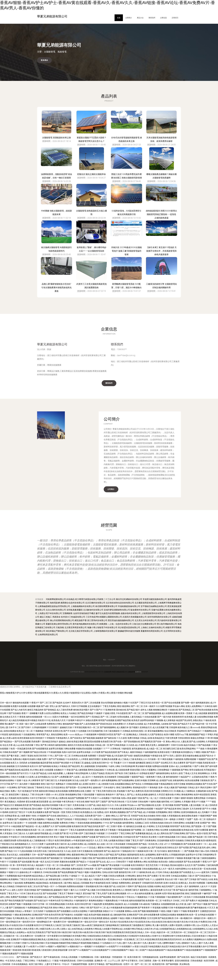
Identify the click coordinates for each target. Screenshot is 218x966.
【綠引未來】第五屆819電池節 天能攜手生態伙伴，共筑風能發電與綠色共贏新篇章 (161, 251)
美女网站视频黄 (119, 893)
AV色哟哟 (4, 812)
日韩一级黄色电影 (102, 957)
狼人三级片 (30, 918)
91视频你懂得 (34, 784)
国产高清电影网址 (55, 809)
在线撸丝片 (59, 770)
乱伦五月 (189, 865)
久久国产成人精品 (93, 805)
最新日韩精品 (136, 752)
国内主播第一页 (39, 809)
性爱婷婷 (21, 801)
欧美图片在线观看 (19, 706)
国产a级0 (45, 706)
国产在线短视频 (50, 893)
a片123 (167, 844)
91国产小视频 (101, 876)
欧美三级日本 (61, 844)
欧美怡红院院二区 (139, 731)
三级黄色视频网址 (208, 858)
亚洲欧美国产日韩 (135, 915)
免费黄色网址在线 (76, 791)
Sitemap (145, 672)
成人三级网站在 (188, 791)
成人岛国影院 (90, 844)
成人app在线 (19, 745)
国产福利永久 (64, 706)
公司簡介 (111, 489)
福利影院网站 (61, 745)
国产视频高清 (147, 741)
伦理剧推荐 (98, 851)
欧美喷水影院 (164, 752)
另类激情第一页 (119, 957)
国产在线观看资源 (40, 748)
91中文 (106, 823)
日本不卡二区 (15, 727)
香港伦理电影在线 (209, 727)
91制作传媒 (115, 798)
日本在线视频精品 (19, 964)
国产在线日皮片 (41, 900)
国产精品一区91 (47, 886)
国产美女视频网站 (37, 819)
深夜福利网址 (179, 780)
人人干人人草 (114, 960)
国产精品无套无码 (197, 847)
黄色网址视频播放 (118, 812)
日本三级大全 (19, 833)
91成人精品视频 (200, 713)
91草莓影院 (50, 738)
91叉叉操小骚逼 (81, 879)
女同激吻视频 (34, 763)
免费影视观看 (190, 759)
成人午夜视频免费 (114, 907)
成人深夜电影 (170, 720)
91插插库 (98, 713)
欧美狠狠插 (105, 819)
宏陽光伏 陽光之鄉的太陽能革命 (91, 174)
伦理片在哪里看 (201, 830)
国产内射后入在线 (205, 879)
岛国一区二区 (200, 819)
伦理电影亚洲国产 (147, 773)
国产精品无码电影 (85, 713)
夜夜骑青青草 (178, 717)
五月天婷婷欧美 (22, 766)
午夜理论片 (167, 900)
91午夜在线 (123, 900)
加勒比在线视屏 (176, 862)
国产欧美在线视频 (203, 710)
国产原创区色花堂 (104, 724)
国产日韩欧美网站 (177, 833)
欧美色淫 (135, 720)
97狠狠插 (179, 858)
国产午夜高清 (142, 837)
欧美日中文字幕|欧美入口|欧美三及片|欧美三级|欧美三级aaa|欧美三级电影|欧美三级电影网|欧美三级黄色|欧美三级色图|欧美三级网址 (93, 925)
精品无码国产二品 (170, 886)
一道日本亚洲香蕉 (77, 717)
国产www (7, 890)
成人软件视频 (55, 801)
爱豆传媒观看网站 (156, 731)
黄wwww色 (195, 727)
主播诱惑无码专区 (208, 911)
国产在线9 (128, 756)
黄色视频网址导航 (73, 794)
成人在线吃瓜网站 (75, 844)
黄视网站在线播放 (194, 784)
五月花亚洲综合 (58, 787)
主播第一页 (90, 791)
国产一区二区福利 (108, 717)
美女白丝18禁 (171, 879)
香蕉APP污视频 (198, 801)
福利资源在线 (15, 734)
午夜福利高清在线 (67, 960)
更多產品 (44, 60)
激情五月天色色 (75, 745)
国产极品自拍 (140, 886)
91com (83, 847)
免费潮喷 (92, 756)
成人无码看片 (204, 812)
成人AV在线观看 (131, 904)
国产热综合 (136, 784)
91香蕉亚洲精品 (80, 819)
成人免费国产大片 (46, 826)
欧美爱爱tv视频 (92, 830)
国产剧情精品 (50, 710)
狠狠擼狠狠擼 (152, 911)
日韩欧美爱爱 (72, 784)
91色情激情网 (90, 734)
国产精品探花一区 (30, 826)
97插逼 (55, 960)
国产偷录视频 (172, 964)
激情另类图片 (95, 759)
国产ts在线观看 (105, 869)
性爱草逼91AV (9, 830)
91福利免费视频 (95, 911)
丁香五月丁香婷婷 (65, 893)
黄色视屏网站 (187, 794)
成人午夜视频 (149, 812)
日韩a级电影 (65, 865)
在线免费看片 (25, 854)
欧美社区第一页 (199, 869)
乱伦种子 (67, 703)
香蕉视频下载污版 (191, 858)
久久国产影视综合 (155, 734)
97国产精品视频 (203, 745)
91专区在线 (79, 801)
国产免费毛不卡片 (82, 897)
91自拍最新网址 (28, 734)
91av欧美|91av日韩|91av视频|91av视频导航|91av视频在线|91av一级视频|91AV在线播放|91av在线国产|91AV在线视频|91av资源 (82, 946)
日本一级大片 (6, 703)
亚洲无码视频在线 (189, 812)
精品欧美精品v (42, 883)
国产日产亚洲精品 (57, 759)
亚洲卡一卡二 (202, 844)
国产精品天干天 (185, 724)
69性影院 (4, 734)
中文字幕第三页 (77, 763)
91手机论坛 (129, 897)
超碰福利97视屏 (60, 890)
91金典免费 (49, 844)
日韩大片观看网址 (149, 770)
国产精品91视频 (81, 872)
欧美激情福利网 (130, 907)
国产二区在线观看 (92, 703)
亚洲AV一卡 (22, 823)
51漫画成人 (24, 794)
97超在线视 (18, 883)
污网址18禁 (84, 907)
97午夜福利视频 (54, 752)
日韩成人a (19, 911)
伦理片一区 (128, 964)
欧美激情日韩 (78, 826)
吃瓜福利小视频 (34, 759)
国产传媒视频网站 (48, 854)
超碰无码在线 (23, 858)
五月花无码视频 (162, 826)
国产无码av (191, 833)
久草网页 (180, 819)
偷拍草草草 (169, 858)
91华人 (51, 756)
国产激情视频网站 (108, 727)
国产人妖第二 (75, 777)
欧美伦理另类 (55, 915)
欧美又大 (15, 763)
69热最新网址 (95, 872)
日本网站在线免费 (79, 756)
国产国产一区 (120, 734)
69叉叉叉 (211, 907)
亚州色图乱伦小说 (46, 777)
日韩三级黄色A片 (131, 773)
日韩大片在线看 (18, 777)
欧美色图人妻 (190, 717)
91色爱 (130, 862)
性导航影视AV (210, 770)
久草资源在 (8, 833)
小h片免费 (95, 752)
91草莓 (30, 897)
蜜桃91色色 (31, 816)
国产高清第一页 (28, 847)
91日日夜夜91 (53, 727)
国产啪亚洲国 (99, 858)
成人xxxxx (111, 862)
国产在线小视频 (72, 847)
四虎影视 (207, 763)
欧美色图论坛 (187, 752)
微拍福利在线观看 (21, 703)
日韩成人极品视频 (170, 872)
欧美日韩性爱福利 (63, 840)
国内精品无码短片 (50, 741)
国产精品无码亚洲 (92, 826)
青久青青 (166, 876)
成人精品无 (90, 876)
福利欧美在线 (145, 872)
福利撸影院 (140, 763)
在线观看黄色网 (168, 904)
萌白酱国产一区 (12, 724)
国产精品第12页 (200, 837)
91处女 (24, 780)
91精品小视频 (124, 918)
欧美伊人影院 (177, 773)
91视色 (211, 777)
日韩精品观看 (123, 777)
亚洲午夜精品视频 (167, 837)
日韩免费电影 (163, 770)
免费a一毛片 (16, 791)
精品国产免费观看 (76, 798)
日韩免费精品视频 (57, 904)
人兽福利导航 (67, 879)
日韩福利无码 (148, 883)
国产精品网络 (105, 897)
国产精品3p (81, 862)
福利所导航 (193, 890)
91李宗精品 (164, 865)
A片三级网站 (175, 801)
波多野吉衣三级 (10, 823)
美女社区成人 (13, 854)
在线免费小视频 (35, 823)
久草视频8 (186, 801)
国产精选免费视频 (66, 872)
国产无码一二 (99, 816)
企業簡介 (128, 18)
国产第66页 (125, 816)
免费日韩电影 (133, 738)
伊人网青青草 (34, 780)
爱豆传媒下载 (89, 893)
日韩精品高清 (117, 819)
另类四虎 (48, 731)
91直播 (18, 780)
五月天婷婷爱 (196, 809)
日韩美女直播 (165, 798)
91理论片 (50, 840)
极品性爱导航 (46, 763)
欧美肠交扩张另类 (30, 791)
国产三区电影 (190, 879)
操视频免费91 (164, 745)
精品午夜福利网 (24, 876)
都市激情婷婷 (172, 777)
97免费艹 (189, 819)
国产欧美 (119, 773)
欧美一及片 (183, 886)
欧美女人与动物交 (69, 713)
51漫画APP (63, 830)
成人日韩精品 (9, 886)
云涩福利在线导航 (200, 777)
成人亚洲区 (84, 784)
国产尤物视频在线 (45, 890)
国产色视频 (189, 851)
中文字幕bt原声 (76, 833)
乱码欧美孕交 (86, 787)
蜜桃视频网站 (96, 823)
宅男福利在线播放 (71, 858)
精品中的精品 (190, 745)
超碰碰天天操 (66, 727)
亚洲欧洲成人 (132, 734)
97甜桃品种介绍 (127, 851)
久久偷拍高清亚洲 (99, 809)
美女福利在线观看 (143, 893)
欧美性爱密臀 (111, 858)
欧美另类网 (209, 960)
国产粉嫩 (101, 865)
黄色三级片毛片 (48, 784)
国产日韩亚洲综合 (203, 876)
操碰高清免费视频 (142, 756)
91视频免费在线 (110, 900)
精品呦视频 (203, 900)
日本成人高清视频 (69, 957)
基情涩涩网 (14, 794)
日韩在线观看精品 (155, 819)
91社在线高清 (71, 759)
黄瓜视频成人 (11, 801)
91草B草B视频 (211, 738)
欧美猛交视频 (77, 741)
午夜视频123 (102, 833)
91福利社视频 (154, 801)
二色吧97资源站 (26, 756)
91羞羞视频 (175, 770)
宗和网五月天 (167, 791)
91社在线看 (125, 865)
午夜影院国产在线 (120, 869)
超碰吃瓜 (152, 794)
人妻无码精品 (136, 717)
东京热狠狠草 (110, 777)
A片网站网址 (130, 876)
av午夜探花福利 (78, 840)
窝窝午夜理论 (162, 854)
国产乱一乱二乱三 (151, 798)
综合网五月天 (167, 763)
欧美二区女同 (34, 886)
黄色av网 (128, 819)
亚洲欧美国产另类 (40, 915)
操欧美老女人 (63, 816)
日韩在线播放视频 (150, 869)
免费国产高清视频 (19, 897)
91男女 (37, 745)
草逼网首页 (182, 731)
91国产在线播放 (43, 847)
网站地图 (128, 693)
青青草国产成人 (43, 734)
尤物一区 (157, 960)
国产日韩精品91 (194, 731)
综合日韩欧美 (170, 731)
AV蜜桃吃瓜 (37, 872)
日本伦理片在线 (40, 851)
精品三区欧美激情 (199, 957)
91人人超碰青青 (157, 879)
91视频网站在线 (209, 731)
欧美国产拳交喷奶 (61, 763)
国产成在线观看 (25, 862)
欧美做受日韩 (107, 741)
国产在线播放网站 (126, 780)
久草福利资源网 (65, 780)
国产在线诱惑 (185, 872)
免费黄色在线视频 (75, 886)
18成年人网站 (114, 766)
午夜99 (3, 862)
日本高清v (69, 904)
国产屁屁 (173, 724)
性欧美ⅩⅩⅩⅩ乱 (44, 720)
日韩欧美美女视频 (192, 840)
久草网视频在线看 (150, 784)
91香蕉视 (21, 717)
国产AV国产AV (96, 710)
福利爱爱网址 (128, 823)
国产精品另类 (46, 907)
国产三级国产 (102, 801)
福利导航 (165, 801)
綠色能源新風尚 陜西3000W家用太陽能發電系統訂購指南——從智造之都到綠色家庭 (161, 214)
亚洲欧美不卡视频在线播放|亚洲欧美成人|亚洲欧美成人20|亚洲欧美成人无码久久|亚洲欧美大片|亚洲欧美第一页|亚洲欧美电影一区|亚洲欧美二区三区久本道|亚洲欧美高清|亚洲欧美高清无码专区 (96, 939)
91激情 (175, 911)
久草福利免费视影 (138, 918)
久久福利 (30, 833)
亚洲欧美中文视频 (80, 918)
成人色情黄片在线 (106, 784)
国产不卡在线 (69, 731)
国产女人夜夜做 (58, 847)
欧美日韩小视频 (101, 886)
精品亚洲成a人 (38, 876)
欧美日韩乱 (186, 826)
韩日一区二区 (93, 727)
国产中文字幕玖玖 (129, 960)
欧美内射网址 (23, 798)
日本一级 (36, 854)
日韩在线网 (143, 801)
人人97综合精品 (77, 816)
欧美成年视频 (95, 915)
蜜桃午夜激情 (187, 798)
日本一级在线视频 (8, 773)
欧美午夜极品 (31, 720)
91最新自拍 (100, 794)
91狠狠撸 (159, 720)
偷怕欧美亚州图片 (81, 710)
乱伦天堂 (38, 893)
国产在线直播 (189, 844)
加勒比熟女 (198, 720)
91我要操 (9, 819)
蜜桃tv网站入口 (112, 816)
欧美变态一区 (158, 703)
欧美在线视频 (62, 791)
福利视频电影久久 (23, 844)
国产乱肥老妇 (121, 854)
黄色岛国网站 (57, 734)
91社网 (29, 812)
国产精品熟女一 (7, 741)
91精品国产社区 (10, 858)
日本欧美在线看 (50, 872)
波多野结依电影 (147, 720)
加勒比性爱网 (92, 720)
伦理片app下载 (181, 734)
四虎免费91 (36, 741)
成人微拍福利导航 (118, 915)
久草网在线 (115, 748)
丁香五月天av (13, 893)
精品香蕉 (25, 770)
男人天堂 (159, 844)
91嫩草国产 (207, 893)
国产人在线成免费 (38, 724)
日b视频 (177, 791)
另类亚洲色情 (184, 738)
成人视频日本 (123, 727)
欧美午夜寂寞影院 (202, 794)
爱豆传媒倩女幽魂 (191, 756)
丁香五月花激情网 (77, 830)
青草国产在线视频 (106, 720)
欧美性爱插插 (23, 738)
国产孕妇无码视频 (13, 900)
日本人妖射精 (121, 805)
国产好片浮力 (23, 773)
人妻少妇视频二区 (196, 805)
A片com (130, 893)
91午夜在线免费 (114, 809)
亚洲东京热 (58, 731)
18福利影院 (126, 748)
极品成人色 (151, 833)
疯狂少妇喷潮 (124, 858)
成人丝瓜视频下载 (160, 727)
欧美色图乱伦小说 (88, 812)
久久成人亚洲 (70, 851)
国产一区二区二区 (136, 713)
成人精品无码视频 (17, 720)
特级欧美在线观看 (84, 748)
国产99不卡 (5, 826)
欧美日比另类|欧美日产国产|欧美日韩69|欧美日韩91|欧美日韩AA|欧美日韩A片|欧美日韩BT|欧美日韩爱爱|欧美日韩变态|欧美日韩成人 (85, 932)
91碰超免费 (97, 904)
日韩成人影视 (146, 738)
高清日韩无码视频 (152, 791)
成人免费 (21, 816)
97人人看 (4, 907)
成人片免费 (54, 833)
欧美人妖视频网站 (148, 854)
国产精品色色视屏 (109, 752)
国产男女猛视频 (112, 865)
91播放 (16, 915)
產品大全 (140, 18)
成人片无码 (157, 872)
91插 (37, 869)
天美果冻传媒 (78, 805)
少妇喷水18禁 (51, 830)
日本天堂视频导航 (95, 731)
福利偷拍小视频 (121, 703)
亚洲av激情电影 (12, 809)
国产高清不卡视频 (194, 763)
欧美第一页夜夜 (185, 713)
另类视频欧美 (177, 844)
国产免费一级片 (188, 703)
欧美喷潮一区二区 (154, 900)
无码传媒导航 (117, 837)
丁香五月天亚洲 (26, 879)
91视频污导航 (86, 858)
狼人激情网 (156, 893)
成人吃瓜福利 (117, 756)
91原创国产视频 (104, 756)
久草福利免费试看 (129, 879)
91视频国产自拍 (204, 759)
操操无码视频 (15, 847)
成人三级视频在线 (37, 840)
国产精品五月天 (7, 805)
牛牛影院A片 (14, 837)
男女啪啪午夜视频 (143, 766)
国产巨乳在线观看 (23, 741)
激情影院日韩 (125, 872)
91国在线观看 (88, 794)
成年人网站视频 (63, 869)
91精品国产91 (185, 777)
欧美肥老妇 (153, 862)
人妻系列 (178, 756)
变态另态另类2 (152, 865)
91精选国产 (159, 809)
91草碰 (67, 770)
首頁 (118, 18)
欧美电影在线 (187, 830)
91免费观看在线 (86, 957)
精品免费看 (58, 773)
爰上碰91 (188, 904)
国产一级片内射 (164, 717)
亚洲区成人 (183, 883)
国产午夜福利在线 (52, 957)
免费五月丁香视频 (107, 830)
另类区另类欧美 (73, 812)
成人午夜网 (140, 745)
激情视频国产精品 (197, 734)
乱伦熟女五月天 (10, 717)
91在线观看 (119, 911)
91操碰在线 (173, 710)
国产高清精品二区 (187, 710)
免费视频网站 (29, 883)
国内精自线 (121, 710)
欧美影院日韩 (158, 964)
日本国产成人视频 (87, 890)
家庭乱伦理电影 (197, 738)
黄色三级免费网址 (124, 787)
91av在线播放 (103, 798)
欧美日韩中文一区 (105, 763)
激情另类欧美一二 (176, 851)
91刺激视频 (26, 904)
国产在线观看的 (64, 911)
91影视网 (70, 720)
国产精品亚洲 (170, 809)
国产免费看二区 (138, 830)
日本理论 (64, 876)
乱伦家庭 (139, 724)
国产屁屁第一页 (198, 826)
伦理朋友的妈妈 (156, 823)
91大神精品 (125, 731)
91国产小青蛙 (198, 766)
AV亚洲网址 (12, 787)
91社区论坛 (68, 809)
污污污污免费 (37, 844)
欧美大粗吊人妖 (41, 879)
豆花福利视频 (163, 840)
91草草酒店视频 (79, 727)
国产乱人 (131, 794)
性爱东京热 (111, 791)
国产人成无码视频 (87, 724)
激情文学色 (142, 876)
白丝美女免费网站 (52, 713)
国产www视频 (90, 865)
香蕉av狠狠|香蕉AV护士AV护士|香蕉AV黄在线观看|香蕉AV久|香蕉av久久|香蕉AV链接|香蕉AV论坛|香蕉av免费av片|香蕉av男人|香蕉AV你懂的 (62, 693)
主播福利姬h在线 (203, 791)
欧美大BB (34, 766)
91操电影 (73, 876)
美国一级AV (24, 724)
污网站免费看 (69, 748)
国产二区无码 (184, 897)
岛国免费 (89, 816)
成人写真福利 (11, 798)
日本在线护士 (110, 787)
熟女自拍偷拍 (149, 816)
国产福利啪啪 (45, 766)
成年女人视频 (146, 710)
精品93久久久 (108, 805)
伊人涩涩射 (60, 794)
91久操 (32, 773)
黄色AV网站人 (59, 907)
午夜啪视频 (160, 897)
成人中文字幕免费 (47, 869)
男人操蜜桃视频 (88, 766)
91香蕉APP (34, 703)
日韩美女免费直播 (116, 876)
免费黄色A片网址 (54, 724)
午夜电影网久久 (63, 738)
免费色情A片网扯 (67, 823)
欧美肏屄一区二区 (139, 858)
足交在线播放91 (95, 706)
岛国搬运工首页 (142, 823)
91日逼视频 (12, 862)
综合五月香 (8, 745)
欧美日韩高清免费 (38, 858)
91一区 (81, 876)
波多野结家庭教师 (168, 957)
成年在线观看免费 (151, 915)
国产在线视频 (116, 823)
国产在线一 (118, 741)
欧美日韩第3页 (134, 957)
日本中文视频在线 (84, 851)
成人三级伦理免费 (65, 710)
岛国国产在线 (143, 879)
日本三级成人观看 (184, 837)
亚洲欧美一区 (100, 960)
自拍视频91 (98, 748)
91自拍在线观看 (149, 717)
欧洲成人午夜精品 (59, 766)
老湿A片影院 (202, 833)
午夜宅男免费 (171, 738)
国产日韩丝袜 (23, 957)
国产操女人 (121, 794)
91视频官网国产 (205, 816)
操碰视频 (11, 766)
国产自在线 (51, 816)
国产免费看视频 (138, 833)
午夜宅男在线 (68, 801)
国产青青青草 (144, 907)
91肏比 (181, 879)
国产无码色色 (66, 819)
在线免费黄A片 (119, 724)
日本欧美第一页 (90, 869)
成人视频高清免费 (8, 840)
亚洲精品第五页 (129, 809)
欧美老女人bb (141, 759)
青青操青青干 (193, 911)
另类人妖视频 (109, 840)
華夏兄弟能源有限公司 (52, 344)
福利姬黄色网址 (163, 773)
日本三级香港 (145, 960)
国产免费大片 (192, 900)
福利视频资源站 (203, 703)
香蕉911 (25, 713)
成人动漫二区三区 (105, 844)
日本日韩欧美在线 (104, 890)
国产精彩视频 (89, 738)
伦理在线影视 (23, 840)
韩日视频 (169, 805)
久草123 (135, 872)
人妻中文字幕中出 (53, 964)
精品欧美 (119, 904)
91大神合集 (109, 770)
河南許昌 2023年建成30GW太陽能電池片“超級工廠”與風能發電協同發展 (126, 251)
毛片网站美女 (67, 900)
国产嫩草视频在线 (198, 907)
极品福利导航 (178, 893)
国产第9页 (64, 833)
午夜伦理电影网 (81, 773)
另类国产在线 (137, 816)
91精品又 (78, 893)
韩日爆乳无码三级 (171, 748)
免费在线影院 (77, 869)
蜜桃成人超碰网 (110, 918)
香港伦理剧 (135, 770)
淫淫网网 (151, 780)
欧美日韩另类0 (40, 756)
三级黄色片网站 (153, 830)
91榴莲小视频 (200, 752)
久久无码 (95, 897)
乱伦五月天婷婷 (52, 862)
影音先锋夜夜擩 (182, 960)
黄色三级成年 (183, 809)
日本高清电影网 (128, 766)
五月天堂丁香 (169, 890)
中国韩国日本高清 (105, 734)
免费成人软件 (103, 812)
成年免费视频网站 (109, 780)
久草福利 (131, 724)
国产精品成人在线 (44, 773)
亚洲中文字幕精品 (96, 964)
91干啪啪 (183, 911)
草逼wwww (115, 879)
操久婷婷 (23, 784)
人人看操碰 (68, 773)
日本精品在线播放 (179, 876)
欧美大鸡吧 (104, 879)
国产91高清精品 (93, 717)
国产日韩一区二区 (63, 756)
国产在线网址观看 (63, 826)
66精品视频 (16, 826)
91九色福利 (142, 847)
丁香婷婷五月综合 (42, 787)
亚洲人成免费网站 (194, 706)
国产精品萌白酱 (53, 876)
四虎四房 (159, 883)
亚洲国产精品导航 (123, 720)
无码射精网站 (101, 766)
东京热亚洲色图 (95, 918)
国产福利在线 (110, 738)
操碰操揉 (105, 915)
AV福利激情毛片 (81, 900)
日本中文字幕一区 (40, 904)
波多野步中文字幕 (194, 854)
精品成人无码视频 (81, 883)
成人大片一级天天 (166, 869)
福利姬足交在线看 (134, 826)
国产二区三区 (46, 703)
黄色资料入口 (119, 890)
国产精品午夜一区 (200, 724)
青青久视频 (161, 816)
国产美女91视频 (200, 904)
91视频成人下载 (52, 819)
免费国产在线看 (88, 837)
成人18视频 (94, 879)
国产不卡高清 (91, 798)
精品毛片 (90, 840)
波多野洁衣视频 (56, 748)
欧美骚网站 (14, 879)
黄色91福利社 (72, 907)
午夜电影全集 (156, 756)
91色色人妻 (160, 777)
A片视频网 (41, 816)
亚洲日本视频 (141, 780)
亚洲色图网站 (108, 904)
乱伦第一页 (160, 805)
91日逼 (151, 897)
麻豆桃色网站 (25, 915)
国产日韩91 (26, 727)
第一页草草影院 (20, 865)
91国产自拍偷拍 (14, 713)
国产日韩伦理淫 (51, 918)
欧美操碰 (54, 883)
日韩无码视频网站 (28, 837)
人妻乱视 (185, 741)
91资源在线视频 (82, 823)
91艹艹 (106, 748)
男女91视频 (59, 837)
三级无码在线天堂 (55, 851)
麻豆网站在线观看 (145, 809)
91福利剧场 (178, 759)
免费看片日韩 (167, 907)
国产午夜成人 (123, 752)
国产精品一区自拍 (147, 844)
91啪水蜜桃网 (172, 897)
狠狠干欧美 (90, 801)
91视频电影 (38, 731)
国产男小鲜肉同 (47, 745)
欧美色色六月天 (58, 720)
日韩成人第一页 (102, 745)
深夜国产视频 (15, 904)
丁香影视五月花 (7, 844)
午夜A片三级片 (65, 805)
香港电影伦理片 (140, 787)
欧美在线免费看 (192, 780)
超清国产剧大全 (206, 756)
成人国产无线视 (155, 847)
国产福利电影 (181, 787)
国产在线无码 (183, 957)
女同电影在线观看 (206, 915)
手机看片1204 (120, 763)
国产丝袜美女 (76, 738)
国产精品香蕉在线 (114, 964)
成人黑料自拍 (163, 833)
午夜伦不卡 (80, 720)
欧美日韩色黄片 (37, 738)
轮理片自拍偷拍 (177, 840)
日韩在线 (143, 734)
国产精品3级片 (133, 710)
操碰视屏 (99, 738)
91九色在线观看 (27, 869)
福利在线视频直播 (34, 717)
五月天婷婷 (38, 911)
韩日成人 (31, 865)
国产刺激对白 (67, 915)
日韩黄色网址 (150, 840)
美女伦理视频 (107, 703)
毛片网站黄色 (19, 918)
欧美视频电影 (6, 915)
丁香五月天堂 (145, 703)
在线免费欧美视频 (205, 717)
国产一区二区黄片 (109, 826)
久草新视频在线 (174, 816)
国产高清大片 (36, 957)
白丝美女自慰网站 (79, 911)
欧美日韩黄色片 (138, 865)
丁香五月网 (101, 791)
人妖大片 (204, 886)
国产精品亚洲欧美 (166, 918)
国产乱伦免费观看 (155, 858)
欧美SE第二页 (150, 851)
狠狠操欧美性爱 (22, 805)
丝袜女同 (168, 823)
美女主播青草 (179, 763)
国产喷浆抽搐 (91, 854)
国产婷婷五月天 (103, 837)
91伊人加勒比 (94, 819)
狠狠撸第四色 (183, 915)
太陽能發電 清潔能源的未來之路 (56, 137)
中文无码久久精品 (13, 960)
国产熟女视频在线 (146, 805)
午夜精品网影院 (166, 784)
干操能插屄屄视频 (79, 964)
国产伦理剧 (184, 847)
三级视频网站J (205, 890)
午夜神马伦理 (54, 900)
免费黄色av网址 (140, 862)
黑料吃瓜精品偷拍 (96, 770)
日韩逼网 (173, 727)
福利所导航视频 (41, 833)
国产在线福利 (27, 900)
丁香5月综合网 (36, 794)
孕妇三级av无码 (202, 851)
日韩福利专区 (21, 886)
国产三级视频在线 (17, 907)
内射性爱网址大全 (183, 869)
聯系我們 (152, 18)
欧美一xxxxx (69, 734)
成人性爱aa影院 (10, 738)
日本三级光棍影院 (111, 731)
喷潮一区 (122, 826)
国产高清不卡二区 (98, 907)
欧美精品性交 (159, 738)
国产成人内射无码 (19, 710)
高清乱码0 (109, 773)
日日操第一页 (154, 759)
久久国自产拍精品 (97, 773)
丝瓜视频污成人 (41, 897)
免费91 (45, 759)
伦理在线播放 (123, 717)
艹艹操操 (200, 748)
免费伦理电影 (200, 798)
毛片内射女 (162, 851)
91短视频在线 (50, 911)
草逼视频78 (122, 791)
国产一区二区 (137, 706)
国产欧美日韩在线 (116, 801)
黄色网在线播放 (96, 900)
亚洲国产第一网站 (208, 823)
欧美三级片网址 (36, 964)
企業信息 (163, 18)
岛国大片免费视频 (60, 717)
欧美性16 (93, 784)
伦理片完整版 (179, 784)
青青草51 (4, 869)
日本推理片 (113, 833)
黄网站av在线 (131, 911)
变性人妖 (54, 706)
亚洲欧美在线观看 (109, 759)
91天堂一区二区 (51, 865)
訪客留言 (175, 18)
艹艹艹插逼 (211, 801)
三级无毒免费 (212, 865)
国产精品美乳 (74, 766)
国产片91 (15, 784)
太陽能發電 (107, 672)
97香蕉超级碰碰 (123, 830)
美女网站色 (184, 964)
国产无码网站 (199, 865)
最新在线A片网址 (173, 794)
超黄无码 (205, 872)
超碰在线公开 (25, 872)
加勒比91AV (108, 911)
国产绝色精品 (35, 805)
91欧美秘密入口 (43, 960)
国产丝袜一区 (159, 741)
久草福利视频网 (39, 727)
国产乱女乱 (101, 862)
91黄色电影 (152, 787)
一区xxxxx (47, 717)
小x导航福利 (60, 886)
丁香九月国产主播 (104, 893)
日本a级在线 (144, 904)
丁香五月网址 (29, 960)
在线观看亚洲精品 (123, 784)
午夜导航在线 (25, 809)
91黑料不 (130, 886)
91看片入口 (73, 890)
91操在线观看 (135, 869)
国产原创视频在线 (132, 741)
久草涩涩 (161, 794)
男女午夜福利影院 (98, 883)
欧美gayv (79, 734)
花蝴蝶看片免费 (36, 713)
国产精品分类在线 (38, 752)
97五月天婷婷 (131, 801)
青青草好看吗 (167, 960)
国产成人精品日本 (112, 851)
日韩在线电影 (196, 960)
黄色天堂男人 (151, 745)
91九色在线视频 (25, 851)
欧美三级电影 (112, 883)
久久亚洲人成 (31, 777)
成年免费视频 (65, 918)
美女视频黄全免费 (40, 812)
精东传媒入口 (184, 727)
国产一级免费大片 (93, 780)
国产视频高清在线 (13, 770)
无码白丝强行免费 (110, 872)
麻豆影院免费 (157, 890)
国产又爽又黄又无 (49, 780)
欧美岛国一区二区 (36, 830)
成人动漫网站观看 (170, 713)
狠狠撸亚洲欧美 (160, 710)
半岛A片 (66, 964)
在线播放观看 (175, 830)
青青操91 (28, 911)
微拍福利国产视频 (71, 724)
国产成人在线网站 (197, 741)
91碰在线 (207, 720)
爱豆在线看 (31, 801)
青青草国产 (175, 826)
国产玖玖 (69, 897)
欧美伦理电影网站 (188, 748)
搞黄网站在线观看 (51, 823)
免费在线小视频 (20, 759)
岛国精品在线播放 (168, 915)
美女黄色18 (153, 837)
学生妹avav (132, 805)
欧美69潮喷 (169, 734)
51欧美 (12, 748)
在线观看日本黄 (192, 823)
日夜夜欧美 (205, 780)
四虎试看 (29, 745)
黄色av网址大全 (173, 741)
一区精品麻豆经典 (23, 748)
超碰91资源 (137, 798)
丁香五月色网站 (109, 706)
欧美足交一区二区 (25, 731)
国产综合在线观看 (172, 703)
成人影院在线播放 (8, 731)
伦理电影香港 (11, 816)
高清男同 (40, 918)
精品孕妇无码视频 (50, 805)
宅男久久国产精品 (106, 854)
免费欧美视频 (22, 830)
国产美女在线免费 (192, 862)
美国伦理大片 (78, 703)
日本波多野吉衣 (139, 819)
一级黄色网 (149, 777)
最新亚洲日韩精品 (47, 791)
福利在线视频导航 (137, 900)
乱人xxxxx (196, 872)
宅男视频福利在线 (150, 957)
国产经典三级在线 (26, 787)
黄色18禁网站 (174, 812)
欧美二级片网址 (65, 883)
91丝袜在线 (14, 869)
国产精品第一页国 (57, 812)
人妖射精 (164, 724)
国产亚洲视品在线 (57, 897)
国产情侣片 (213, 904)
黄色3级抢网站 (123, 706)
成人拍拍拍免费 (122, 770)
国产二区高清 (77, 865)
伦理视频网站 (162, 812)
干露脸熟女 (155, 904)
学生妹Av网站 (179, 706)
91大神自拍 (207, 706)
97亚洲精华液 (109, 710)
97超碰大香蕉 (109, 713)
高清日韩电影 (30, 890)
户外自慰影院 (122, 713)
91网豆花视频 (166, 759)
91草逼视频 (155, 907)
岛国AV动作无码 (69, 752)
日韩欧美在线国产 (11, 752)
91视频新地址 (141, 897)
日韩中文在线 (177, 745)
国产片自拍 (208, 784)
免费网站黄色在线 (82, 809)
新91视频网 (24, 752)
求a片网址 (34, 770)
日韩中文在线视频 (85, 960)
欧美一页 (193, 915)
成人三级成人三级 (126, 759)
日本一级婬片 (149, 706)
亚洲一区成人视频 (166, 787)
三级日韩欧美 (90, 833)
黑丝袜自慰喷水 (177, 865)
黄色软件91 (111, 794)
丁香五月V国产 (137, 840)
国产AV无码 (168, 756)
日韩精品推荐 (132, 844)
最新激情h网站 (78, 854)
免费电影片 (61, 784)
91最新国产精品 (137, 777)
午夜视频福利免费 (182, 907)
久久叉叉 (99, 840)
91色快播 (131, 763)
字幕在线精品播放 (73, 837)
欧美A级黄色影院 (208, 840)
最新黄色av (145, 890)
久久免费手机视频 (164, 706)
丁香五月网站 (125, 833)
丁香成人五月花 (190, 773)
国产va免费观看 (61, 777)
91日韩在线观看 (198, 897)
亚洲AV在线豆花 (170, 883)
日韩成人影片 (194, 787)
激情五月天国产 (153, 763)
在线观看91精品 (81, 915)
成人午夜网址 (149, 826)
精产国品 (116, 847)
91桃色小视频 (165, 911)
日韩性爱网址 (179, 823)
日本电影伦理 (129, 837)
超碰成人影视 (90, 763)
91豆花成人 (92, 847)
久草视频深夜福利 (177, 854)
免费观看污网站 (64, 854)
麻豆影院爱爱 (42, 801)
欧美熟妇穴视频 (123, 840)
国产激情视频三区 (55, 858)
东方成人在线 (78, 780)
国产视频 (142, 911)
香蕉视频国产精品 (128, 847)
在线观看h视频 (33, 706)
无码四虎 (23, 763)
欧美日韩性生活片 (170, 847)
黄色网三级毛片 (132, 890)
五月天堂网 (152, 918)
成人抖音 (180, 904)
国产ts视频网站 (21, 819)
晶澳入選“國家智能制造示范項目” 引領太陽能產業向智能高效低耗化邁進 (56, 287)
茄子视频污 (134, 727)
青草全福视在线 (196, 770)
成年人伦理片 (18, 890)
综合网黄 (164, 830)
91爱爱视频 (175, 752)
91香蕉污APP (206, 862)
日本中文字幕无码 (38, 798)
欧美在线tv (164, 862)
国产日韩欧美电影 (118, 745)
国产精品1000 (11, 851)
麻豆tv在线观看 (46, 770)
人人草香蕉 (83, 759)
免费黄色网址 (125, 883)
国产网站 (185, 770)
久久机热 (130, 745)
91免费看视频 (11, 876)
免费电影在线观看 (160, 766)
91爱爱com (49, 794)
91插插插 (139, 851)
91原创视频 (89, 886)
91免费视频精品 (32, 907)
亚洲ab (172, 766)
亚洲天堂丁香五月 (17, 812)
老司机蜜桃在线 (139, 748)
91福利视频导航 (150, 752)
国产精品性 (57, 703)
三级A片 (191, 876)
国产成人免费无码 (136, 791)
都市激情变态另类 (45, 837)
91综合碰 (91, 862)
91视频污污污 (13, 872)
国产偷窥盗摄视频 (153, 713)
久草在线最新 (119, 844)
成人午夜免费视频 (152, 724)
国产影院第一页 (73, 787)
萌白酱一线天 (38, 862)
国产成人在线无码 (117, 886)
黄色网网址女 (204, 773)
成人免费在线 (61, 798)
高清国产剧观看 (181, 805)
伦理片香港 (167, 893)
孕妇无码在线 (118, 897)
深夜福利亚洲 (54, 879)
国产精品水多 (182, 890)
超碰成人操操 (65, 741)
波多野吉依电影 (84, 752)
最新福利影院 (133, 854)
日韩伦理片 (121, 862)
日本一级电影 (170, 819)
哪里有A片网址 (104, 847)
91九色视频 (81, 731)
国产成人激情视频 (79, 770)
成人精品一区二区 (154, 748)
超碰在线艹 (98, 787)
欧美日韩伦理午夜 (83, 904)
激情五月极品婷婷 (35, 710)
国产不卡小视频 (209, 809)
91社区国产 (133, 703)
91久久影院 (122, 738)
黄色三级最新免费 (193, 893)
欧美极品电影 (88, 745)
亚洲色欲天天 (146, 727)
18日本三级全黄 (26, 893)
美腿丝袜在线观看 (68, 862)
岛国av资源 (126, 798)
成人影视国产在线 (164, 780)
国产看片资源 (13, 756)
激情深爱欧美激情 (189, 816)
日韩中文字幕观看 (79, 706)
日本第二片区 (179, 900)
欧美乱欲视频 (142, 794)
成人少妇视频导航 (184, 766)
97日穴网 (50, 798)
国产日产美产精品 (134, 812)
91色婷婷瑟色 (97, 777)
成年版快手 (136, 883)
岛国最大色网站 (154, 886)
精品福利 (40, 865)
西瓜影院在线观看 (92, 741)
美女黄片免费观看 (197, 883)
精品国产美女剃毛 (184, 720)
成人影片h (86, 777)
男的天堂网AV (206, 787)
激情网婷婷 (194, 886)
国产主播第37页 (154, 876)
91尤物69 (176, 798)
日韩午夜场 (212, 837)
